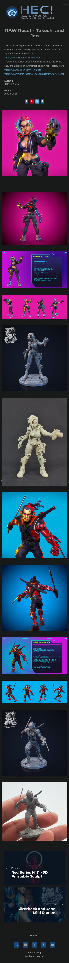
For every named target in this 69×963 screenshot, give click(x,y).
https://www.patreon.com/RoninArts (22, 70)
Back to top (36, 952)
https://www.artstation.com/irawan (22, 57)
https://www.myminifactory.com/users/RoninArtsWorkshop (34, 74)
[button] (34, 935)
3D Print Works (11, 84)
